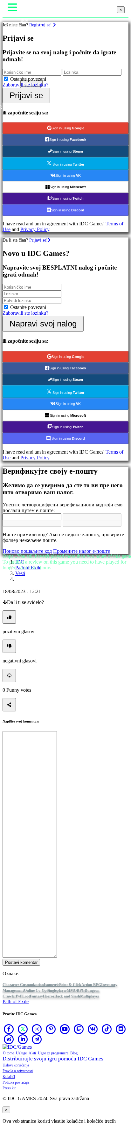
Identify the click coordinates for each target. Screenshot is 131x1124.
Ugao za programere (53, 1053)
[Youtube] (65, 1029)
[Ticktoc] (106, 1029)
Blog (74, 1053)
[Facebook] (9, 1029)
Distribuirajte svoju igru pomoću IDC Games (53, 1059)
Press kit (9, 1088)
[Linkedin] (23, 1039)
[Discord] (120, 1029)
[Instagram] (37, 1029)
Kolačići (9, 1076)
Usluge (21, 1053)
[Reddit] (9, 1039)
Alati (32, 1053)
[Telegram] (37, 1039)
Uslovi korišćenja (16, 1065)
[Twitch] (78, 1029)
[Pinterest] (51, 1029)
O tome (8, 1053)
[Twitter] (23, 1029)
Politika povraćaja (16, 1082)
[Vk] (92, 1029)
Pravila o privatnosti (18, 1071)
